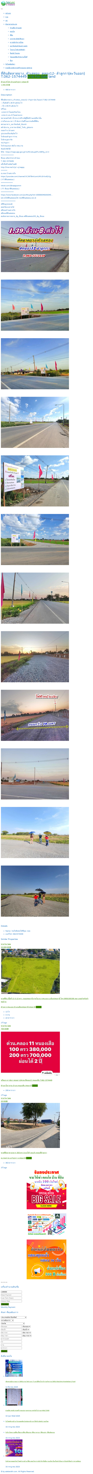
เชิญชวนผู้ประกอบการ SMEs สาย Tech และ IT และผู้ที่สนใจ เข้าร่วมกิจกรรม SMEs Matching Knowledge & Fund (40, 1381)
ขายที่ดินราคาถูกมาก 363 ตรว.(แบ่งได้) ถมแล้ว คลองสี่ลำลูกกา (24, 1153)
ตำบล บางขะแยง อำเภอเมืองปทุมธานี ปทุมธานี (18, 1007)
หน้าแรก (8, 13)
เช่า (6, 21)
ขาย (6, 17)
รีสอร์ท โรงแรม (15, 53)
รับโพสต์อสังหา (10, 64)
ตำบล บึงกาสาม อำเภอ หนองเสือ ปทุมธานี (16, 1086)
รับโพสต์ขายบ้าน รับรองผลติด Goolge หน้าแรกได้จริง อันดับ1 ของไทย (26, 1421)
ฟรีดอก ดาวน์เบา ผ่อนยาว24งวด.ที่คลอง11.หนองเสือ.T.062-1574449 (26, 1080)
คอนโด (12, 31)
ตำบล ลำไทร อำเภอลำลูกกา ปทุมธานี (14, 82)
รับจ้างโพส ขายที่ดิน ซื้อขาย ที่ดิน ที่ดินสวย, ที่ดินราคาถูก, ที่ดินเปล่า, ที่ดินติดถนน (30, 1432)
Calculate (5, 1304)
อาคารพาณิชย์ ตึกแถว (17, 39)
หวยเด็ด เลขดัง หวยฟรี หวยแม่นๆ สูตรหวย (18, 68)
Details (38, 1007)
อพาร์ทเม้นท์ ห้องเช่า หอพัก (18, 46)
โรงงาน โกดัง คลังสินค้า (17, 50)
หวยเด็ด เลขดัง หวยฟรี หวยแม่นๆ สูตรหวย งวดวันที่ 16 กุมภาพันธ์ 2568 (27, 1410)
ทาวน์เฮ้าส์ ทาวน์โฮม (16, 42)
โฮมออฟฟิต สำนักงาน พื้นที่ (18, 57)
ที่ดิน (11, 35)
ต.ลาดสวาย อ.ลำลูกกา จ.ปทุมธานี (13, 1158)
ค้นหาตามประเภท (11, 24)
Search (4, 1351)
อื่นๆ (11, 61)
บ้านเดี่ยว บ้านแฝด (16, 28)
